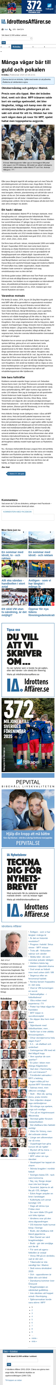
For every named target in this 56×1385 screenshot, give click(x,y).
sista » (34, 1341)
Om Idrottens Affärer (13, 51)
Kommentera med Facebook (17, 512)
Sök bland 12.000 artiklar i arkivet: (14, 35)
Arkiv (49, 47)
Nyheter (7, 47)
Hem (6, 1351)
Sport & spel (29, 47)
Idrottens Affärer (26, 22)
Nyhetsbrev (41, 47)
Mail (6, 29)
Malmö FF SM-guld (17, 474)
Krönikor (17, 47)
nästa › (34, 1338)
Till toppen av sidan (13, 1380)
